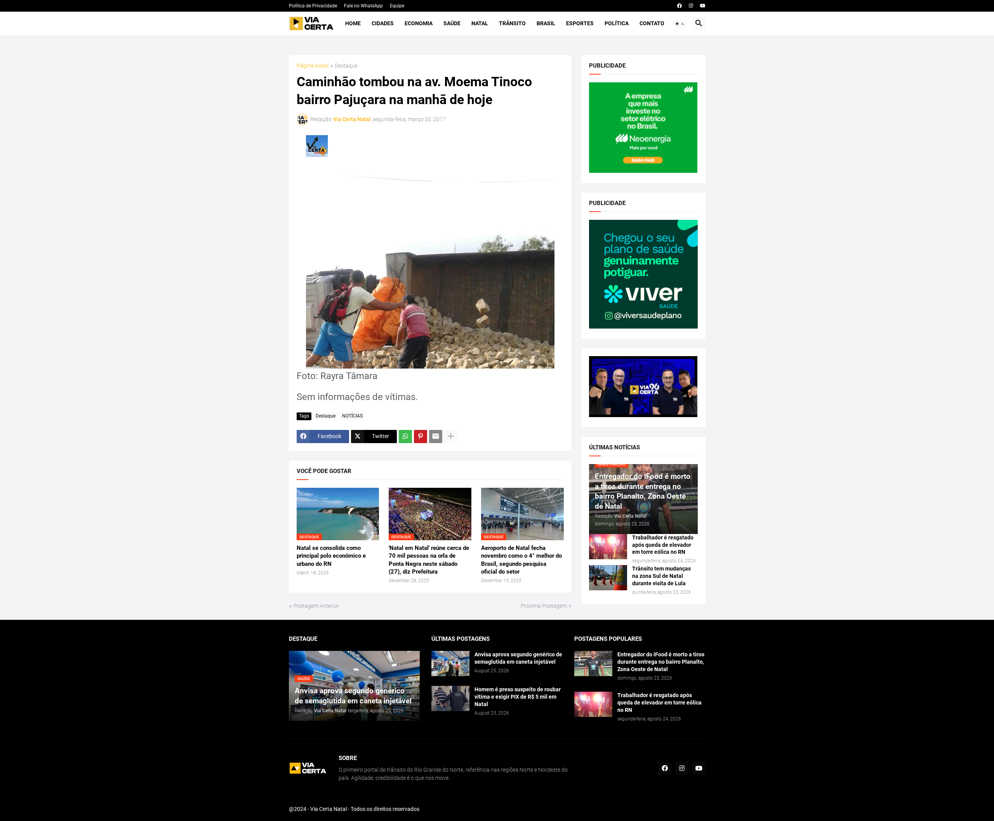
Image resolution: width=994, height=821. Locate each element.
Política (617, 23)
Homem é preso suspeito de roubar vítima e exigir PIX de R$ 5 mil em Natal (517, 696)
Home (353, 23)
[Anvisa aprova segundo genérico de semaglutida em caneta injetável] (450, 663)
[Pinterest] (420, 436)
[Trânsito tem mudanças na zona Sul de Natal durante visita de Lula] (608, 577)
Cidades (383, 23)
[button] (679, 24)
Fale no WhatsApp (363, 6)
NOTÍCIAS (352, 416)
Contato (651, 23)
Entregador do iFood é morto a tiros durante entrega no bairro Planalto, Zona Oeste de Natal (660, 661)
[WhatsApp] (405, 436)
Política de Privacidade (313, 6)
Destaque (346, 66)
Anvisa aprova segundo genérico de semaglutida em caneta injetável (518, 658)
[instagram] (691, 6)
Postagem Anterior (316, 606)
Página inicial (312, 66)
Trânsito (512, 23)
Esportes (580, 23)
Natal (479, 23)
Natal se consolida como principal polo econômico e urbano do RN (331, 555)
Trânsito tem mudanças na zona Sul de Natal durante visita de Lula (661, 575)
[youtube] (703, 6)
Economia (419, 23)
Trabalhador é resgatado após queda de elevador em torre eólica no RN (662, 544)
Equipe (397, 6)
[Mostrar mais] (450, 436)
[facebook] (679, 6)
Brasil (546, 23)
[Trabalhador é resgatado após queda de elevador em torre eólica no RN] (608, 546)
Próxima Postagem (544, 606)
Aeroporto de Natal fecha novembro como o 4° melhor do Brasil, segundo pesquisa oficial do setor (521, 559)
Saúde (452, 23)
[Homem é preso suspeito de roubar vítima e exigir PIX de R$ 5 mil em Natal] (450, 698)
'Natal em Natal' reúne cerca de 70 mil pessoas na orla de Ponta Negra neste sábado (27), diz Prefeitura (429, 559)
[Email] (435, 436)
